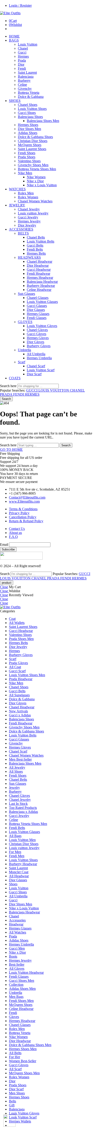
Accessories (17, 920)
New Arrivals (18, 711)
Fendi (22, 68)
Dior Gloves (35, 342)
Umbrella (24, 350)
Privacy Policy (19, 513)
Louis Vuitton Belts (40, 241)
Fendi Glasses (36, 318)
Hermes (23, 56)
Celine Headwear (39, 290)
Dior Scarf (34, 374)
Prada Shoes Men (21, 639)
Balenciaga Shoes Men (43, 121)
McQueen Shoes (29, 145)
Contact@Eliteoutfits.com (27, 497)
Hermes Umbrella (39, 358)
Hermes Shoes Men (23, 1049)
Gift (12, 1105)
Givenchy (25, 88)
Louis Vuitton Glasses (42, 302)
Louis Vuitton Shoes (32, 109)
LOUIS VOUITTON (54, 390)
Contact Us (17, 529)
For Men (15, 852)
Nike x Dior (35, 181)
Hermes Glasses (38, 314)
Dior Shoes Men (29, 129)
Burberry (24, 80)
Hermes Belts (36, 253)
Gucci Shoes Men (21, 980)
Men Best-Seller (20, 759)
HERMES (32, 394)
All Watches (17, 932)
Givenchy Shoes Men (33, 165)
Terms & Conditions (23, 509)
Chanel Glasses (37, 298)
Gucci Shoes (27, 113)
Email (4, 544)
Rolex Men (26, 193)
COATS (15, 378)
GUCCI (32, 390)
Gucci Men (17, 948)
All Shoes (16, 771)
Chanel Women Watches (35, 201)
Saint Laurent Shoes (32, 149)
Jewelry (14, 787)
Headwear (16, 924)
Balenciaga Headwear (42, 281)
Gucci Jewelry (28, 217)
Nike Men (25, 173)
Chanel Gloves (37, 330)
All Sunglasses (19, 695)
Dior (21, 64)
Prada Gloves (18, 663)
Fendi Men (16, 856)
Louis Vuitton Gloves (42, 326)
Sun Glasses (26, 294)
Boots (13, 956)
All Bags (15, 836)
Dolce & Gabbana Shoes (35, 137)
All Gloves (16, 968)
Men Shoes (17, 1093)
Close (4, 587)
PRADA (6, 394)
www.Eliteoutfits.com (24, 501)
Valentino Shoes (29, 161)
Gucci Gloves (36, 334)
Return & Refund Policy (26, 521)
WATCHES (17, 189)
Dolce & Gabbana (31, 97)
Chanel (23, 48)
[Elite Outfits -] (10, 13)
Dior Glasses (36, 310)
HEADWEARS (29, 257)
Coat (12, 619)
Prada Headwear (20, 679)
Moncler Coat (18, 872)
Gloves (14, 1017)
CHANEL (77, 390)
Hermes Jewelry (29, 221)
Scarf (21, 362)
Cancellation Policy (22, 517)
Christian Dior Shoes (32, 141)
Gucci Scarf (17, 671)
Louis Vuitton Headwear (26, 972)
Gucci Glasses (37, 306)
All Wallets (17, 623)
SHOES (15, 101)
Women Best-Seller (22, 1061)
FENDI (19, 394)
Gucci (22, 52)
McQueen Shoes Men (24, 1073)
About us (15, 533)
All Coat (15, 667)
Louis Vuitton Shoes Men (27, 675)
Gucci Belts (35, 245)
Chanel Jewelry (29, 209)
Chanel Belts (36, 237)
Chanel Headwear (39, 261)
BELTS (23, 233)
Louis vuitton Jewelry (33, 213)
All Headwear (19, 876)
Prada (22, 60)
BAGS (14, 40)
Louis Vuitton (27, 44)
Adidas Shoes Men (22, 988)
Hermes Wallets (20, 1121)
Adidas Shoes (27, 133)
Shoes (13, 884)
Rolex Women (28, 197)
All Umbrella (36, 354)
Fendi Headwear (38, 273)
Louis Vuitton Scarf (40, 370)
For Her (14, 1057)
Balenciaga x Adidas (23, 812)
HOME (14, 36)
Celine (22, 84)
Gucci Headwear (39, 269)
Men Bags (16, 997)
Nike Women (36, 177)
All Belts (15, 1053)
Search (6, 399)
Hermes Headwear (40, 277)
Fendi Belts (35, 249)
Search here (8, 386)
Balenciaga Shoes (30, 117)
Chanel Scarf (36, 366)
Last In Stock (18, 804)
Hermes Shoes (28, 125)
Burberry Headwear (41, 285)
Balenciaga (25, 76)
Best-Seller (16, 964)
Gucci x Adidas (20, 715)
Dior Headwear (38, 265)
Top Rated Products (23, 808)
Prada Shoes (26, 157)
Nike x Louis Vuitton (42, 185)
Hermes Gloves (38, 338)
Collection (16, 984)
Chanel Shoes (27, 105)
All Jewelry (17, 767)
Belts (12, 1101)
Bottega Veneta (28, 92)
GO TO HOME (11, 449)
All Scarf (15, 1069)
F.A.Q (13, 537)
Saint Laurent (27, 72)
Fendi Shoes (26, 153)
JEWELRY (17, 205)
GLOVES (25, 322)
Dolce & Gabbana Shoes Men (30, 1045)
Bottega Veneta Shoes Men (37, 169)
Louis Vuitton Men (22, 840)
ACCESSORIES (21, 229)
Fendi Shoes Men (21, 1001)
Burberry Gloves (38, 346)
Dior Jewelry (27, 225)
